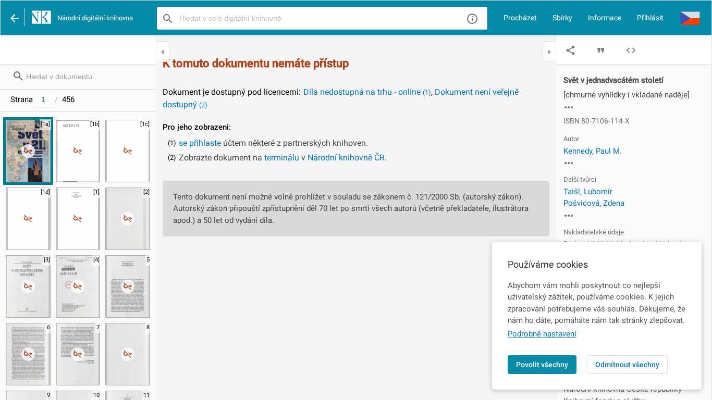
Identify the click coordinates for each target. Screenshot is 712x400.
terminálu (281, 157)
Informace (604, 18)
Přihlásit (650, 18)
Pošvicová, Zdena (593, 203)
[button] (690, 17)
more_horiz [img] (568, 107)
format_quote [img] (600, 50)
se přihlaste (200, 143)
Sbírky (562, 18)
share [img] (570, 50)
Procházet (520, 18)
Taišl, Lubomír (587, 191)
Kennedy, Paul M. (592, 151)
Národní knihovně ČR (346, 157)
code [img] (630, 50)
